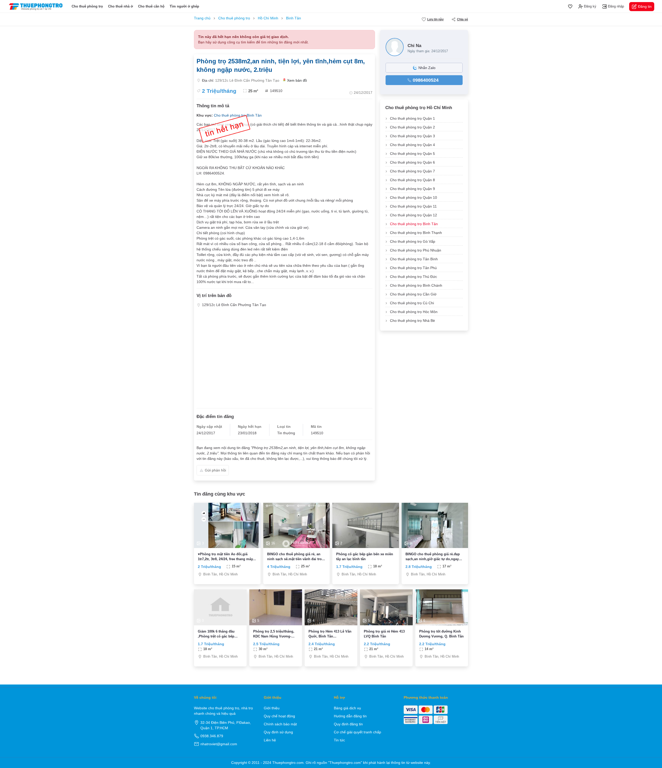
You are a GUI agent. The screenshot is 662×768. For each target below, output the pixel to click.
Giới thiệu (272, 708)
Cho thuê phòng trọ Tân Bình (414, 259)
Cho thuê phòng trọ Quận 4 (412, 145)
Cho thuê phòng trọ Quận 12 (413, 215)
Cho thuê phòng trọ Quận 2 (412, 127)
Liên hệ (270, 740)
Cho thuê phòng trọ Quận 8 (412, 180)
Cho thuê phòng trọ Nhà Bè (412, 320)
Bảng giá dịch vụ (347, 708)
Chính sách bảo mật (280, 724)
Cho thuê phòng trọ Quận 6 (412, 162)
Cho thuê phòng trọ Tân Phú (413, 268)
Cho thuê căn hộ (151, 6)
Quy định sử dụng (278, 732)
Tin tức (339, 740)
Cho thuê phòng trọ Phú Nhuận (415, 250)
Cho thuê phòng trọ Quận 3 (412, 136)
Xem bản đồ (297, 80)
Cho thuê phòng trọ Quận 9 (412, 189)
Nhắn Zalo (426, 68)
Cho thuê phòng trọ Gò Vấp (412, 241)
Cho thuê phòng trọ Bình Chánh (416, 285)
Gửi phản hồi (215, 470)
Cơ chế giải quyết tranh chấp (357, 732)
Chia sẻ (462, 19)
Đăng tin (645, 6)
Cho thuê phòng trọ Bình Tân (414, 224)
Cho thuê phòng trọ (87, 6)
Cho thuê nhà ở (120, 6)
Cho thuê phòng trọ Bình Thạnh (416, 233)
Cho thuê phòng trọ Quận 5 (412, 153)
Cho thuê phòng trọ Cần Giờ (413, 294)
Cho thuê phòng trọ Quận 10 (413, 197)
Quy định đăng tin (348, 724)
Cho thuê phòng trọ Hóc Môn (414, 312)
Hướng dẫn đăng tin (350, 716)
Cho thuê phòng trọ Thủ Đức (413, 277)
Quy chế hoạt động (279, 716)
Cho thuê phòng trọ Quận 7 (412, 171)
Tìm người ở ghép (184, 6)
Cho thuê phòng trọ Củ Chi (412, 303)
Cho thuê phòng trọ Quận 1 (412, 118)
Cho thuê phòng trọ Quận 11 (413, 206)
